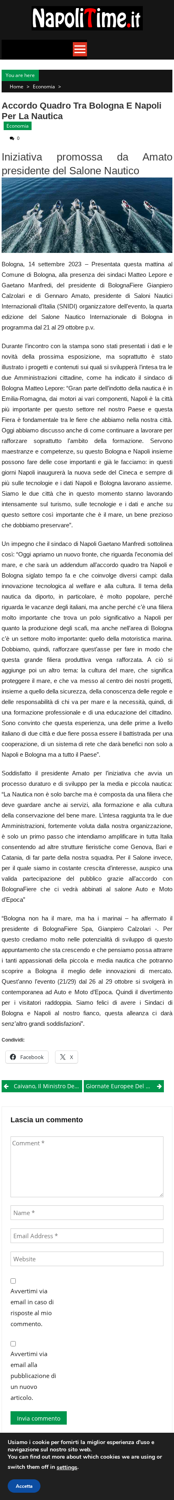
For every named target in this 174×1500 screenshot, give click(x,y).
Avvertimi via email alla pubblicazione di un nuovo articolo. (33, 1376)
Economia (44, 86)
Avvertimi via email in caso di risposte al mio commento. (32, 1307)
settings (67, 1467)
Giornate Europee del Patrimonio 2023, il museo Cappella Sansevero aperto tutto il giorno (125, 1086)
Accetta (24, 1486)
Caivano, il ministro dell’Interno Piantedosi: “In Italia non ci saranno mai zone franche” (48, 1086)
